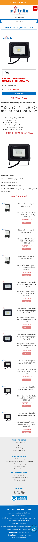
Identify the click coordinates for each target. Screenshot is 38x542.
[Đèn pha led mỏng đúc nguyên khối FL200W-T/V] (7, 73)
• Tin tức (19, 445)
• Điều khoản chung (19, 459)
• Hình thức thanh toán (19, 480)
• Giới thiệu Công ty (19, 443)
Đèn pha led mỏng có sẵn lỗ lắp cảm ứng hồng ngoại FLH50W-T (26, 284)
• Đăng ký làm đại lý (19, 450)
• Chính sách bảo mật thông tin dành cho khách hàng (19, 461)
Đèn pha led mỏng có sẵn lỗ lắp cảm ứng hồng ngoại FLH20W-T (26, 337)
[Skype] (23, 492)
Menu (35, 8)
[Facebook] (14, 492)
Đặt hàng (26, 223)
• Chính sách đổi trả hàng (19, 466)
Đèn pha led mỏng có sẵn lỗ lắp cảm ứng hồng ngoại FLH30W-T (26, 310)
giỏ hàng (20, 17)
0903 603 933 (20, 2)
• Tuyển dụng (19, 448)
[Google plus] (18, 492)
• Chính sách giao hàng (19, 464)
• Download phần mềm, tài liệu (19, 477)
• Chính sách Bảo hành (19, 469)
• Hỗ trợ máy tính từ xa (19, 475)
